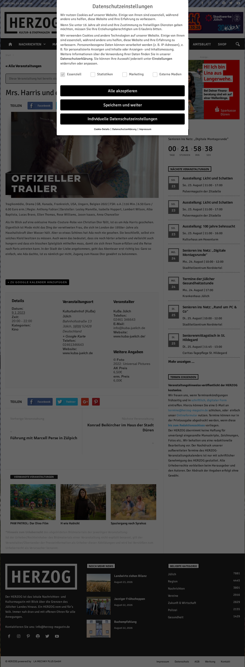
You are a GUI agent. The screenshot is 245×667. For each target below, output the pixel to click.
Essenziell (74, 74)
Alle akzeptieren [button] (122, 90)
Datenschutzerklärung (76, 59)
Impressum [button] (145, 129)
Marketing (136, 74)
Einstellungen (162, 59)
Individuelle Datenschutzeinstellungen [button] (122, 118)
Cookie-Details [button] (102, 129)
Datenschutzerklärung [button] (124, 129)
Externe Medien (170, 74)
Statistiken (105, 74)
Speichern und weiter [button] (122, 105)
